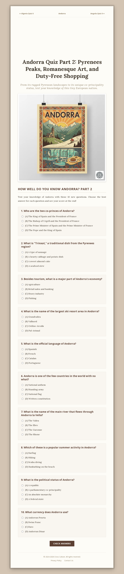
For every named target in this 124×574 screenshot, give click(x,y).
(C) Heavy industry (34, 293)
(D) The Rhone (32, 434)
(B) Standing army (34, 389)
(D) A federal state (34, 499)
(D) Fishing (30, 298)
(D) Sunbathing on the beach (40, 466)
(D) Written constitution (37, 398)
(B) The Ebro (31, 425)
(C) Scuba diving (33, 462)
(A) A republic (32, 485)
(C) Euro (29, 526)
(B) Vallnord (31, 321)
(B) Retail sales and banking (39, 289)
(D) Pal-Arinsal (32, 330)
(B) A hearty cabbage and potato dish (44, 256)
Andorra (62, 13)
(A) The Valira (32, 420)
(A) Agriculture (32, 284)
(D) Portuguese (33, 363)
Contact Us (68, 560)
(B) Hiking (30, 457)
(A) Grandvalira (33, 316)
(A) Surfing (30, 453)
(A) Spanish (31, 349)
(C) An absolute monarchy (38, 494)
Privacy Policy (56, 560)
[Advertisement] (62, 38)
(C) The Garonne (33, 429)
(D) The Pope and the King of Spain (43, 230)
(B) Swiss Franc (33, 522)
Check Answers (62, 543)
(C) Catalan (30, 358)
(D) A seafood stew (34, 266)
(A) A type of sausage (35, 252)
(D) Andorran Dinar (35, 531)
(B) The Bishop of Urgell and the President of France (52, 221)
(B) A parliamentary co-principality (43, 489)
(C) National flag (33, 394)
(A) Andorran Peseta (35, 517)
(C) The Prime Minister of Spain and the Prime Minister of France (59, 225)
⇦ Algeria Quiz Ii (26, 13)
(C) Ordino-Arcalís (34, 326)
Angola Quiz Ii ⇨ (97, 13)
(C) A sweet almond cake (37, 261)
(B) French (30, 353)
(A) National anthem (35, 384)
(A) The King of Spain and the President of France (51, 216)
